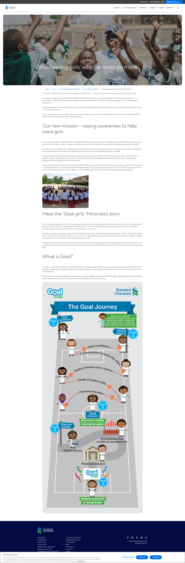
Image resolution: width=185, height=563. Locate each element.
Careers (169, 8)
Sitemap (68, 551)
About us (117, 8)
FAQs (67, 544)
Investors (142, 8)
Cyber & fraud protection (74, 538)
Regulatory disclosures (45, 549)
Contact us (143, 2)
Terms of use (42, 542)
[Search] (178, 7)
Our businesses (129, 8)
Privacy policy (42, 544)
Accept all (156, 557)
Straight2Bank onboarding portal (48, 551)
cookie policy (81, 561)
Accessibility (41, 538)
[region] (92, 557)
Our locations (70, 547)
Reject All (142, 557)
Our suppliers (70, 542)
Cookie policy (42, 540)
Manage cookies (128, 557)
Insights (152, 8)
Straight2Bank (157, 2)
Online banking (172, 2)
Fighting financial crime (73, 540)
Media (161, 8)
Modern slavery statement (46, 547)
